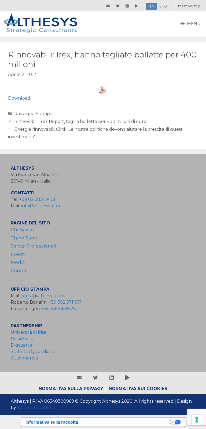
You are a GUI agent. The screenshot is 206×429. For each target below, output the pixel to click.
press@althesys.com (43, 295)
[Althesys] (42, 24)
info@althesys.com (41, 205)
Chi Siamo (22, 229)
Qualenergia (24, 358)
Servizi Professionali (33, 246)
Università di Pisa (28, 332)
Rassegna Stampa (33, 113)
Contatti (20, 270)
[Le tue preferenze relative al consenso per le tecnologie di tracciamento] (197, 420)
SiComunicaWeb (35, 407)
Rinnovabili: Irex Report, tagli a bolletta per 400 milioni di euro (80, 121)
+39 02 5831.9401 (37, 199)
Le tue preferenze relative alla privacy (126, 422)
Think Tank (24, 238)
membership (189, 6)
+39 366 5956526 (58, 308)
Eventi (18, 254)
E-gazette (21, 345)
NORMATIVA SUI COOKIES (138, 388)
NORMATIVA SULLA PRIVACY (71, 388)
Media (18, 262)
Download (19, 98)
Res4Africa (23, 338)
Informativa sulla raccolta (51, 422)
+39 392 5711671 (65, 302)
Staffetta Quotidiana (33, 351)
